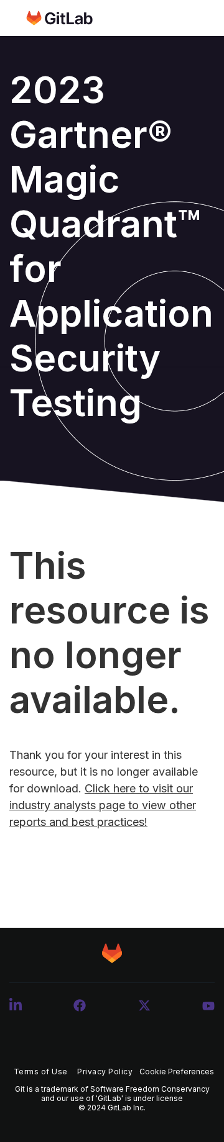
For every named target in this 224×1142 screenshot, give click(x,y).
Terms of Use (41, 1071)
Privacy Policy (105, 1071)
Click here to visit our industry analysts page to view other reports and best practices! (102, 805)
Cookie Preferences (176, 1071)
